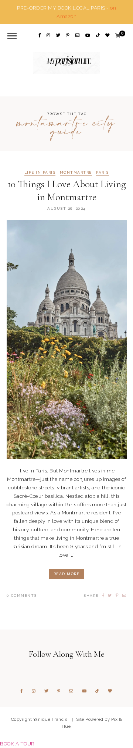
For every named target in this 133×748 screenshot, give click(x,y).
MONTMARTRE (76, 172)
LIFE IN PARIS (40, 172)
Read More (67, 574)
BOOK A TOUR (17, 744)
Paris (102, 172)
